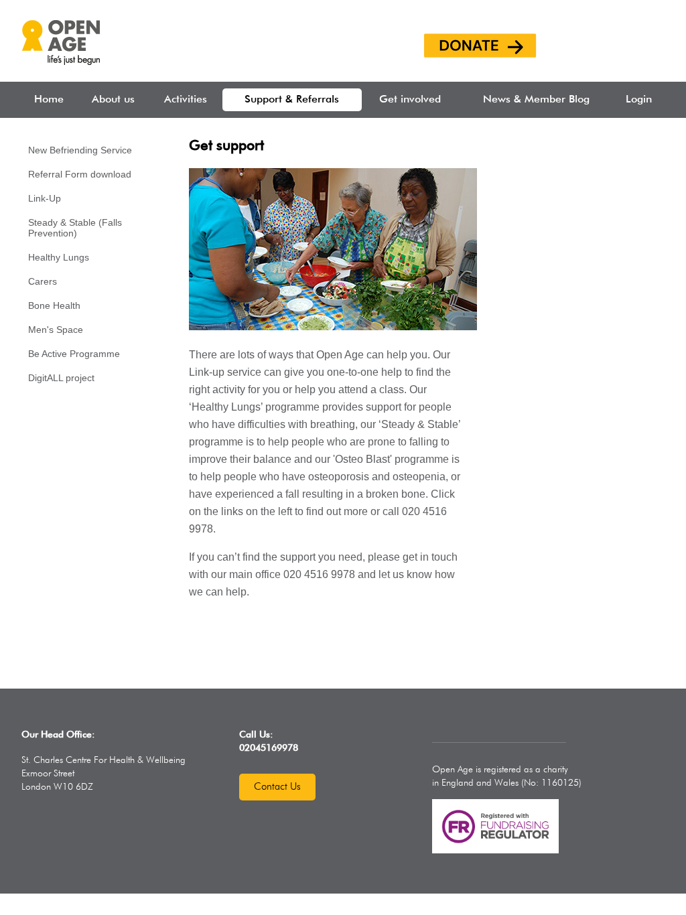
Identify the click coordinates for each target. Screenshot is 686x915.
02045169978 (268, 748)
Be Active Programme (74, 353)
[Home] (60, 61)
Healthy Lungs (58, 257)
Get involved (410, 99)
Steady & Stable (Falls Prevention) (75, 227)
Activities (185, 99)
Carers (42, 281)
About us (113, 99)
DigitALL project (61, 377)
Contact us (277, 787)
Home (49, 99)
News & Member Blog (536, 99)
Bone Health (54, 305)
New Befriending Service (80, 150)
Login (639, 99)
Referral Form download (79, 174)
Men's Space (55, 329)
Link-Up (44, 198)
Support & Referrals (292, 99)
